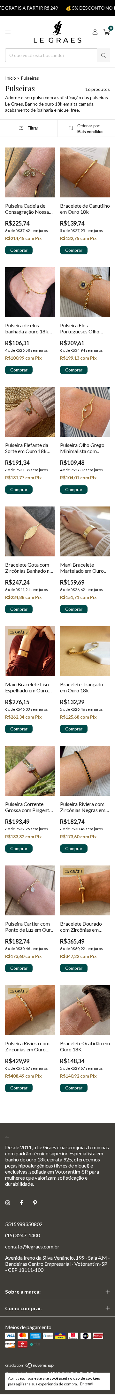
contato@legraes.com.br (32, 1246)
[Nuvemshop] (30, 1366)
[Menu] (8, 32)
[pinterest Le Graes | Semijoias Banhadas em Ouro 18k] (35, 1203)
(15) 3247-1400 (22, 1235)
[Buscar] (103, 55)
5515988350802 (23, 1224)
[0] (106, 32)
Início (10, 78)
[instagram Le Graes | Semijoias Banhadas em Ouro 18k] (7, 1203)
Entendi (86, 1384)
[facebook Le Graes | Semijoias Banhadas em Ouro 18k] (21, 1203)
